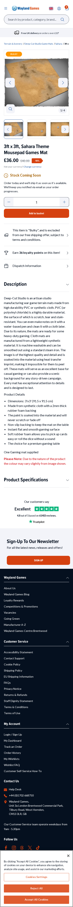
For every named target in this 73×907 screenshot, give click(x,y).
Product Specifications (26, 479)
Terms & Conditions (16, 707)
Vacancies (10, 612)
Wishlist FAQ (12, 765)
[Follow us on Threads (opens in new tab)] (22, 847)
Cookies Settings (36, 877)
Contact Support (14, 658)
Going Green (12, 618)
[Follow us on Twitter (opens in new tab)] (30, 847)
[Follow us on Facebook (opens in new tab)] (6, 847)
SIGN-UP (38, 560)
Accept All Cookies (36, 899)
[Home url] (25, 8)
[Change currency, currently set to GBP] (51, 8)
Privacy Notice (12, 688)
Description (15, 284)
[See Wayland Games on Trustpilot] (47, 509)
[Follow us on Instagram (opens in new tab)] (14, 847)
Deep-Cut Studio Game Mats (39, 43)
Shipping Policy (13, 670)
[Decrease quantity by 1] (8, 202)
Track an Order (13, 746)
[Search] (62, 19)
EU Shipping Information (18, 676)
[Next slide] (63, 82)
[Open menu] (5, 8)
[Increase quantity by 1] (64, 202)
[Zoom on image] (10, 108)
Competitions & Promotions (21, 606)
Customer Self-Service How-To (23, 771)
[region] (36, 878)
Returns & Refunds (15, 694)
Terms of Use (12, 713)
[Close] (68, 855)
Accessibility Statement (18, 652)
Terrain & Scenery (13, 43)
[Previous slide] (10, 82)
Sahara (58, 43)
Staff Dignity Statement (18, 701)
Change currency (32, 166)
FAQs (7, 682)
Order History (12, 752)
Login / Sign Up (13, 734)
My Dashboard (12, 740)
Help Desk (15, 789)
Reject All (36, 888)
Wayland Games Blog (16, 594)
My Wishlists (11, 758)
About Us (10, 588)
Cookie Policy (12, 664)
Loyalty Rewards (14, 600)
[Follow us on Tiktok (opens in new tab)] (38, 847)
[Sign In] (59, 8)
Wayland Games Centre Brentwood (25, 630)
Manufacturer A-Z (15, 624)
